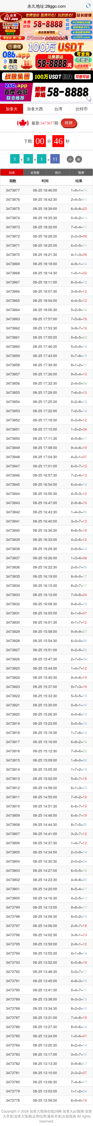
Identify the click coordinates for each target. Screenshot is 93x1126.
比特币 (82, 109)
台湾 (58, 109)
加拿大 (12, 109)
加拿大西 (35, 109)
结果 (12, 172)
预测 (81, 172)
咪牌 (69, 122)
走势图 (35, 172)
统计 (58, 172)
